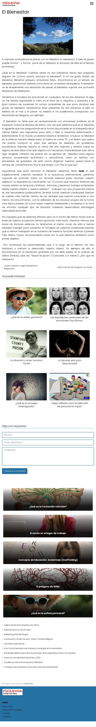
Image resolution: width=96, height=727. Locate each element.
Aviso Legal (7, 706)
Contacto (6, 716)
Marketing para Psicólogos (16, 634)
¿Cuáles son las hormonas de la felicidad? (23, 662)
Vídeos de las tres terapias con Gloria (74, 267)
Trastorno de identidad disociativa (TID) (22, 657)
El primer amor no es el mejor (17, 629)
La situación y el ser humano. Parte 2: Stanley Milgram (28, 639)
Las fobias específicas (14, 643)
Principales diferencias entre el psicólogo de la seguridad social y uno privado (40, 653)
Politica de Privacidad (12, 710)
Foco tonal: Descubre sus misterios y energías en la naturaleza (33, 648)
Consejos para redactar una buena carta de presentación (31, 667)
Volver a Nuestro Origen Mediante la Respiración (20, 267)
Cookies (6, 713)
